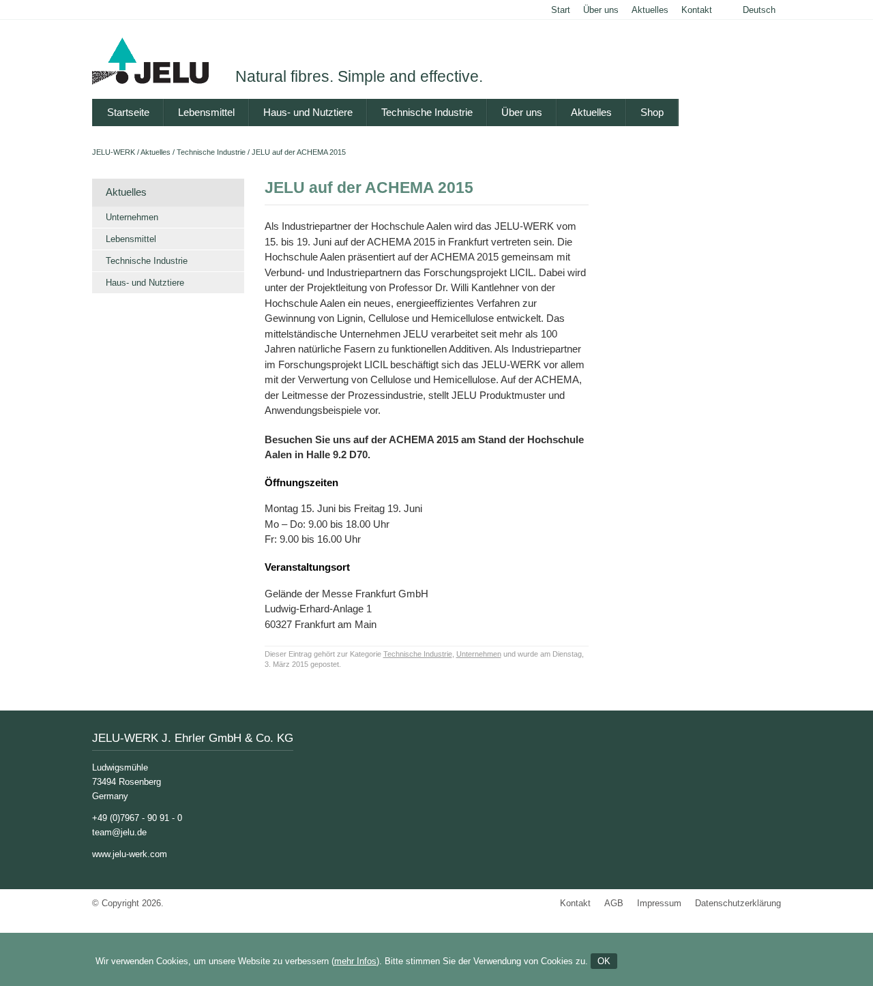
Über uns (601, 10)
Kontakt (696, 10)
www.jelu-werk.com (129, 854)
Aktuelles (650, 10)
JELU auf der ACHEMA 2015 (299, 152)
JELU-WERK (113, 152)
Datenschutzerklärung (738, 903)
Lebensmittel (206, 112)
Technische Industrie (427, 112)
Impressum (659, 903)
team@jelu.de (119, 832)
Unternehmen (132, 217)
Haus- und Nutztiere (308, 112)
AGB (613, 903)
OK (603, 961)
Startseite (128, 112)
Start (560, 10)
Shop (652, 112)
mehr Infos (355, 961)
